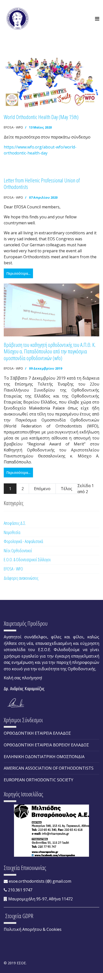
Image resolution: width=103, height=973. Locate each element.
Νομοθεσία (12, 532)
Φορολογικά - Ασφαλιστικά (23, 541)
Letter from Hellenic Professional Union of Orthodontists (42, 183)
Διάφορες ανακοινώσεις (21, 578)
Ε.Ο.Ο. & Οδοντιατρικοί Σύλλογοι (27, 559)
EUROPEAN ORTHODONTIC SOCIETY (38, 780)
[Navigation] (97, 18)
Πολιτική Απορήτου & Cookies (33, 929)
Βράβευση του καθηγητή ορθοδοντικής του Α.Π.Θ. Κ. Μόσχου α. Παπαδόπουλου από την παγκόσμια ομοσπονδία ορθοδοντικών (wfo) (50, 351)
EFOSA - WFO (13, 127)
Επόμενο (42, 488)
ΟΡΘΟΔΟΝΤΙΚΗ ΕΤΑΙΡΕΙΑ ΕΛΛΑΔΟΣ (37, 733)
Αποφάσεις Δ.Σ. (15, 523)
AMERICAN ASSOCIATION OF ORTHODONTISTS (49, 768)
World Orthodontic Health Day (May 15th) (41, 117)
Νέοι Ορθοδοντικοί (18, 551)
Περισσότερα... (18, 273)
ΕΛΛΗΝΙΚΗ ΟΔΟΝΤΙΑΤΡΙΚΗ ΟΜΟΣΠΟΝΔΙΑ (44, 756)
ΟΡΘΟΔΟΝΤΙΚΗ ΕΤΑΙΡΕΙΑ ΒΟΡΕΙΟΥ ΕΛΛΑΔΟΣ (46, 745)
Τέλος (66, 488)
